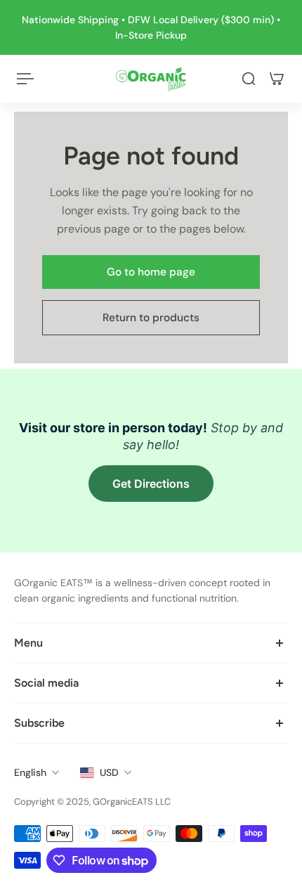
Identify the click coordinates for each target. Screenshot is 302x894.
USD (109, 772)
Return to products (151, 318)
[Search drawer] (249, 78)
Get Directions (151, 484)
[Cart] (277, 78)
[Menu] (25, 78)
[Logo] (151, 78)
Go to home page (151, 272)
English (30, 772)
